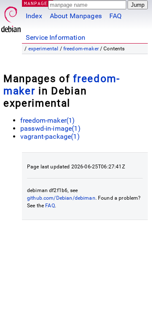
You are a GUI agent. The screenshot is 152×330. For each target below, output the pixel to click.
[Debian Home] (11, 17)
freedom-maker (81, 49)
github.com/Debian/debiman (61, 198)
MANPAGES (37, 3)
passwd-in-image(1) (50, 128)
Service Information (55, 37)
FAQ (115, 16)
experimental (43, 49)
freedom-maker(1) (47, 120)
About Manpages (76, 16)
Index (34, 16)
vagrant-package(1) (50, 136)
